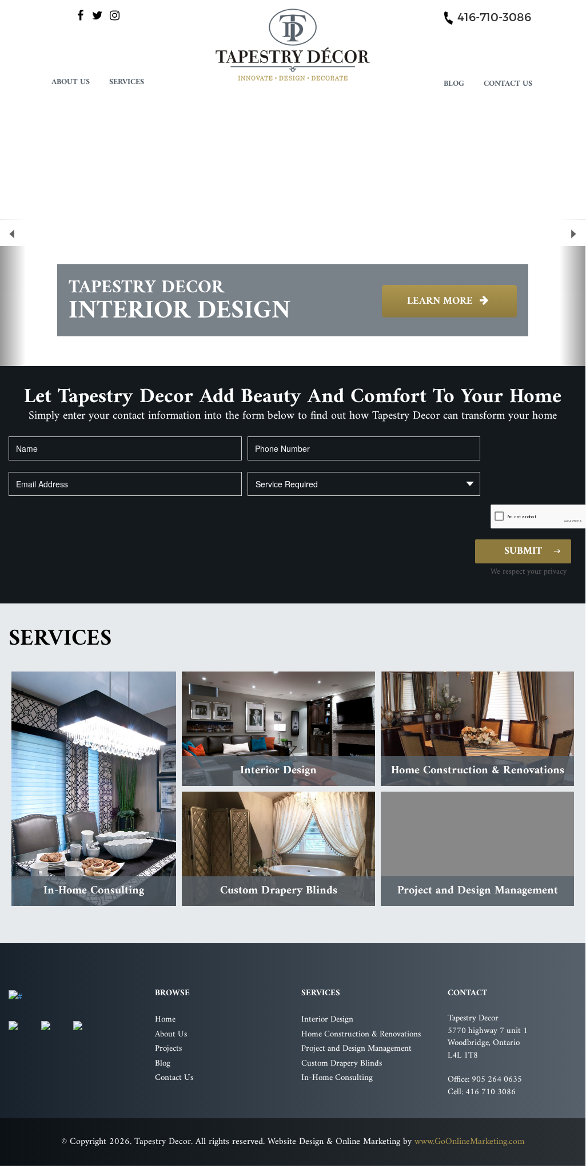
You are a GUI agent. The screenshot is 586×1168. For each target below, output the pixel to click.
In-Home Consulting (337, 1078)
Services (126, 81)
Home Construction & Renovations (361, 1034)
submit (523, 551)
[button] (13, 293)
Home (165, 1020)
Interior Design (327, 1020)
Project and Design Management (356, 1049)
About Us (70, 81)
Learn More (441, 301)
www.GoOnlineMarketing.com (469, 1142)
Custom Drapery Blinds (341, 1064)
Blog (454, 83)
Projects (168, 1049)
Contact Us (508, 83)
